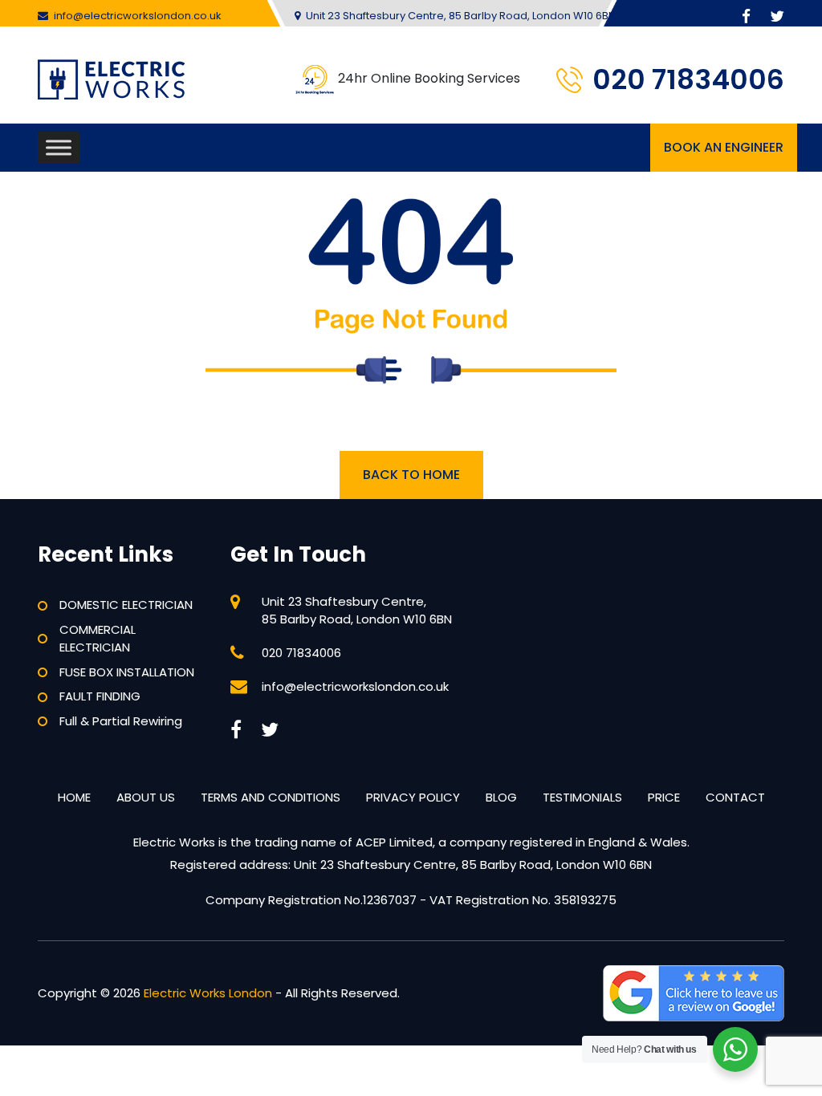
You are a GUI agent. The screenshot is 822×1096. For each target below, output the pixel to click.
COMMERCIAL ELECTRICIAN (97, 638)
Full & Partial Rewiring (120, 720)
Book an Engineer (723, 147)
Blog (501, 797)
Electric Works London (208, 992)
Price (664, 797)
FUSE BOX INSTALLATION (126, 672)
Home (74, 797)
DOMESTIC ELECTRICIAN (126, 604)
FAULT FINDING (99, 696)
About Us (145, 797)
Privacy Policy (413, 797)
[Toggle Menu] (58, 147)
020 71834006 (688, 79)
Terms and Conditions (270, 797)
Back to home (411, 474)
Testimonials (582, 797)
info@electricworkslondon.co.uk (138, 15)
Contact (735, 797)
